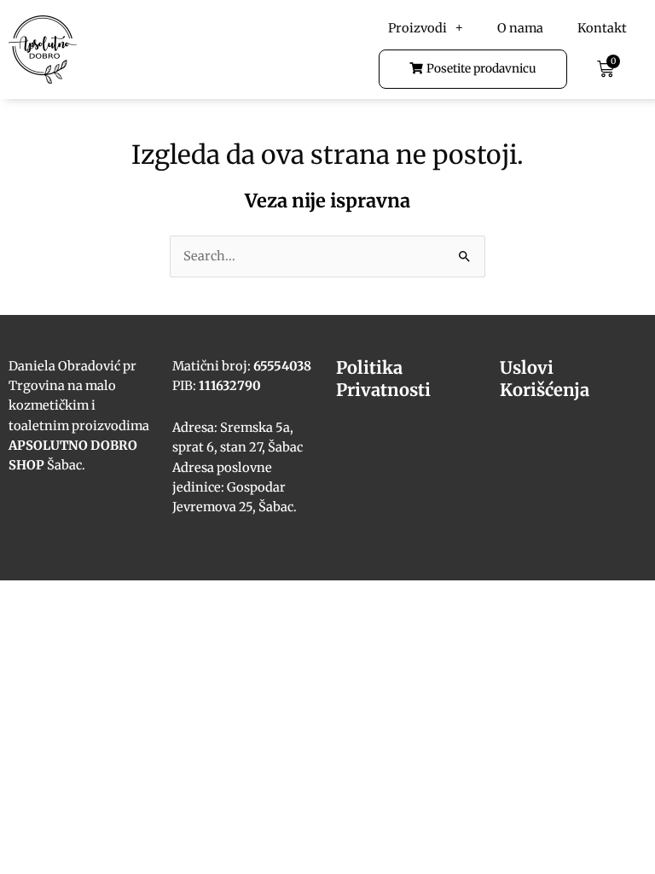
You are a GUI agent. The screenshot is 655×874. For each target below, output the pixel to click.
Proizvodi (417, 28)
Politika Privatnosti (383, 378)
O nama (520, 28)
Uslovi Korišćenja (544, 378)
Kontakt (602, 28)
